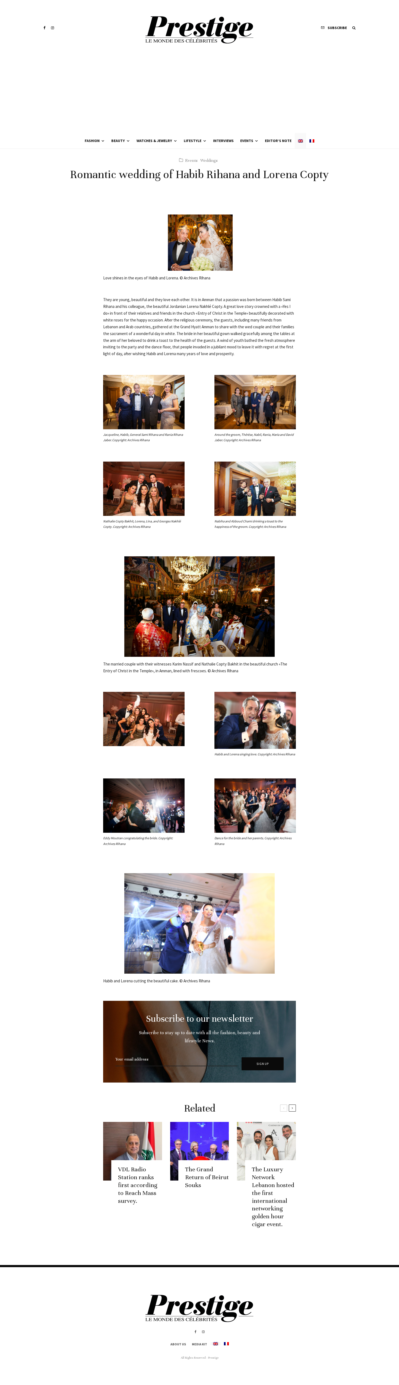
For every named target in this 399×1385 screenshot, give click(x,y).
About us (178, 1344)
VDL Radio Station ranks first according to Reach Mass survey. (137, 1185)
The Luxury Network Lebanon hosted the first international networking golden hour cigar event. (273, 1197)
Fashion (92, 140)
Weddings (209, 160)
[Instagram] (52, 28)
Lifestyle (192, 140)
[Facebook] (44, 28)
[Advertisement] (199, 92)
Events (246, 140)
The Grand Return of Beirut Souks (207, 1177)
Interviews (223, 140)
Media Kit (199, 1344)
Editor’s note (278, 140)
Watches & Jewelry (154, 140)
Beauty (118, 140)
